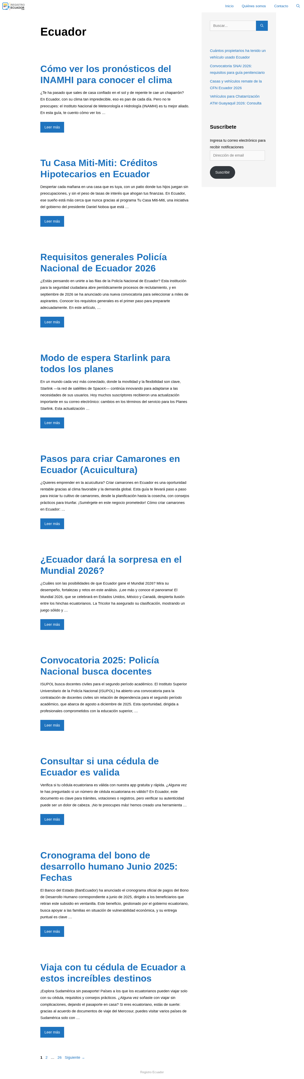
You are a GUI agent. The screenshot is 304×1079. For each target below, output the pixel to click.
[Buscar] (262, 26)
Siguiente (75, 1057)
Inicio (229, 6)
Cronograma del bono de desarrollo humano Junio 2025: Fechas (109, 866)
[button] (298, 6)
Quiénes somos (254, 6)
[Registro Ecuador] (13, 6)
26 (60, 1057)
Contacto (281, 6)
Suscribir (222, 172)
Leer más (52, 127)
